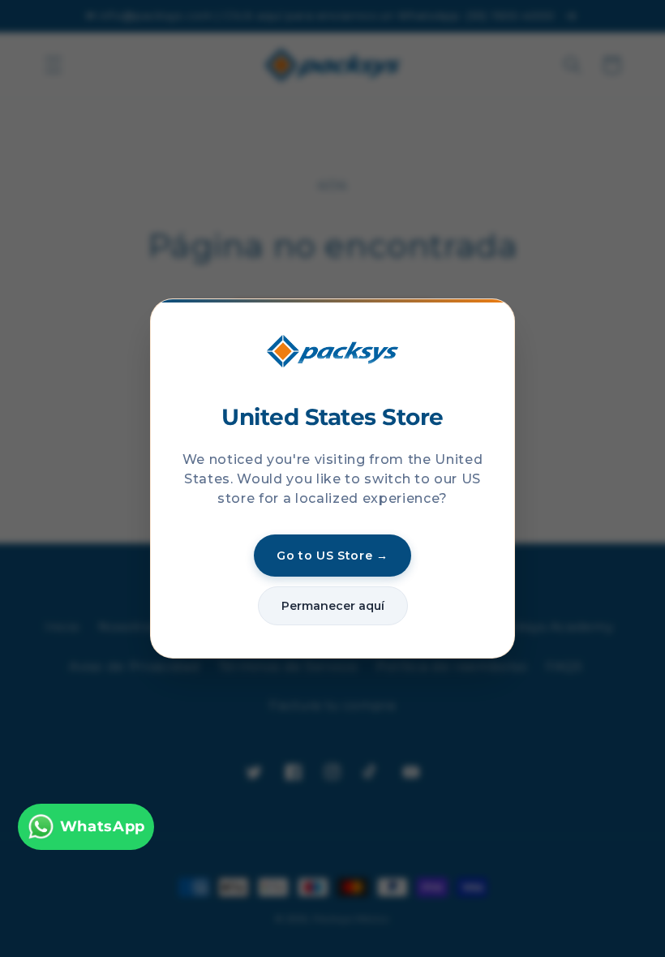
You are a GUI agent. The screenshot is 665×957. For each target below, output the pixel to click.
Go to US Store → (332, 555)
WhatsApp (102, 826)
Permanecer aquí (332, 606)
